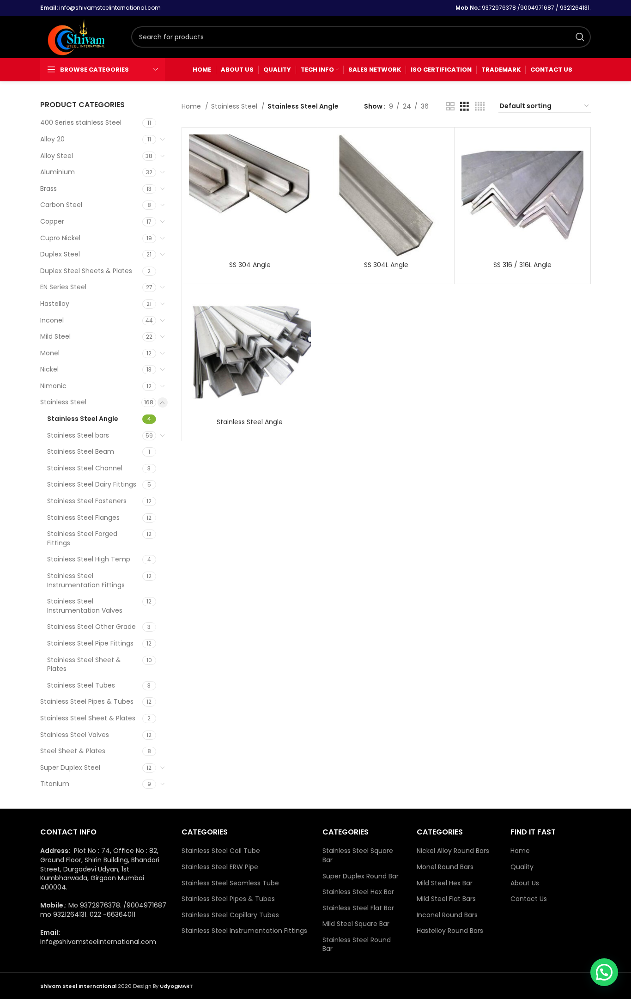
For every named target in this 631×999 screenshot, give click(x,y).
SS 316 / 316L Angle (522, 264)
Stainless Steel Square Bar (357, 856)
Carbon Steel (61, 204)
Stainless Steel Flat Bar (358, 908)
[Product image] (250, 352)
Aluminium (57, 172)
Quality (522, 867)
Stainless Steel (63, 402)
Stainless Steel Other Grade (91, 626)
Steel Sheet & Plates (72, 750)
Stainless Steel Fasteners (87, 501)
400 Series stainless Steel (80, 122)
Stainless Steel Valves (74, 734)
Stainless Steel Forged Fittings (82, 538)
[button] (604, 972)
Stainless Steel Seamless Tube (230, 883)
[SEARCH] (580, 37)
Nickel (49, 369)
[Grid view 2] (450, 106)
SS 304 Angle (250, 264)
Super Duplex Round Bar (360, 876)
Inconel (52, 320)
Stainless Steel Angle (82, 418)
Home (192, 106)
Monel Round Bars (445, 867)
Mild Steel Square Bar (355, 924)
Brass (48, 188)
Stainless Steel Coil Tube (221, 851)
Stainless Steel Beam (80, 451)
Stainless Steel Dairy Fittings (91, 484)
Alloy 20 (52, 139)
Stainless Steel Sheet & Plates (84, 664)
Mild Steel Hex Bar (445, 883)
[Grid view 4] (480, 106)
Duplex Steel (60, 254)
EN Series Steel (63, 287)
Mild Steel (55, 336)
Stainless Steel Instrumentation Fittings (86, 580)
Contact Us (528, 899)
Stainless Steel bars (78, 435)
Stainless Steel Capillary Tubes (230, 915)
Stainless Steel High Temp (88, 559)
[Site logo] (81, 36)
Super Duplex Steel (70, 767)
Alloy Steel (56, 155)
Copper (52, 221)
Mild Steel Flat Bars (446, 899)
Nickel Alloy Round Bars (453, 851)
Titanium (54, 783)
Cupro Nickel (60, 238)
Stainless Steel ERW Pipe (220, 867)
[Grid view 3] (464, 106)
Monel (50, 353)
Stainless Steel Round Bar (356, 945)
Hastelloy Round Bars (450, 930)
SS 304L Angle (386, 264)
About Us (524, 883)
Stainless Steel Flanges (83, 517)
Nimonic (53, 385)
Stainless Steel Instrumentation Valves (84, 606)
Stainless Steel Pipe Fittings (90, 643)
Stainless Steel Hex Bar (358, 892)
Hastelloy (54, 303)
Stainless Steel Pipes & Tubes (86, 701)
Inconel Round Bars (447, 915)
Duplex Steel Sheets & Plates (86, 270)
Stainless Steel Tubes (81, 685)
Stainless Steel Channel (84, 468)
